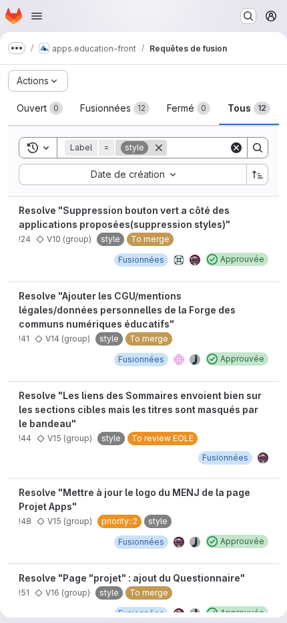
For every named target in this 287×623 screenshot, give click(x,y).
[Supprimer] (159, 148)
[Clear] (236, 148)
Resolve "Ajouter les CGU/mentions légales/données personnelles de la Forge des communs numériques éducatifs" (127, 310)
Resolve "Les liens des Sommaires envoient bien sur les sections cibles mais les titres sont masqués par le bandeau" (140, 409)
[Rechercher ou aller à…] (248, 16)
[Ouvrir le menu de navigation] (36, 16)
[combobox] (132, 174)
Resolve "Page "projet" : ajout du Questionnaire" (132, 578)
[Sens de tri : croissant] (257, 174)
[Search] (257, 147)
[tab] (39, 108)
